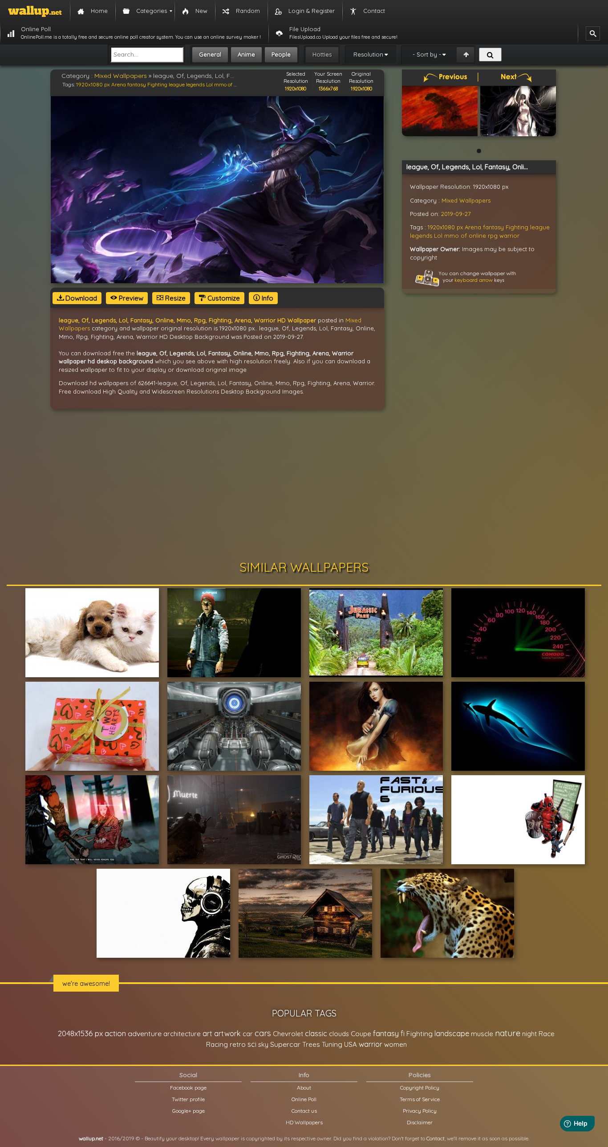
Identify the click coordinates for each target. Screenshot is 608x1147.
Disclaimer (420, 1122)
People (281, 54)
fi (403, 1033)
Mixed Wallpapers (120, 76)
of (230, 84)
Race (547, 1033)
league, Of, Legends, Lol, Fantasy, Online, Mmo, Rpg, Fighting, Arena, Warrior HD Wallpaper (187, 320)
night (529, 1033)
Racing (217, 1044)
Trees (311, 1044)
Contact (435, 1138)
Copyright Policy (419, 1087)
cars (263, 1033)
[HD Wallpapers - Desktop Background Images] (35, 11)
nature (507, 1033)
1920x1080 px (93, 84)
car (248, 1033)
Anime (246, 54)
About (304, 1087)
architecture (182, 1033)
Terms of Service (420, 1099)
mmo (220, 84)
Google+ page (188, 1110)
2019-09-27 (456, 213)
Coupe (361, 1033)
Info (266, 298)
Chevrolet (288, 1033)
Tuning (332, 1044)
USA (350, 1044)
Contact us (304, 1110)
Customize (223, 298)
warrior (509, 235)
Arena (118, 84)
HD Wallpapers (304, 1122)
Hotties (322, 54)
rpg (493, 235)
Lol (209, 84)
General (210, 54)
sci (251, 1044)
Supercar (285, 1044)
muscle (482, 1033)
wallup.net (91, 1138)
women (395, 1044)
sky (263, 1044)
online (477, 235)
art (207, 1033)
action (115, 1033)
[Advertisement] (304, 485)
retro (238, 1044)
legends (195, 84)
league (177, 84)
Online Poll (304, 1099)
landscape (451, 1033)
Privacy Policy (420, 1110)
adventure (145, 1033)
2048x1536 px (80, 1033)
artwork (227, 1033)
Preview (130, 298)
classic (316, 1033)
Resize (174, 298)
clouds (339, 1033)
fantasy (136, 84)
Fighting (157, 84)
